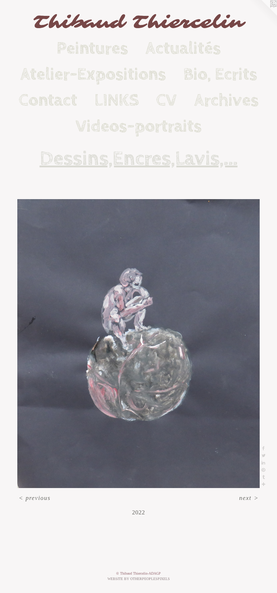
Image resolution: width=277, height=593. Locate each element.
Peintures (92, 48)
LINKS (116, 100)
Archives (226, 100)
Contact (48, 100)
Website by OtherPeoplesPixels (138, 579)
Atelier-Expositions (93, 74)
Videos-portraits (139, 126)
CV (166, 100)
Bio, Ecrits (220, 74)
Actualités (183, 48)
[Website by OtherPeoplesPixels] (262, 14)
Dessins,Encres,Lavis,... (139, 159)
